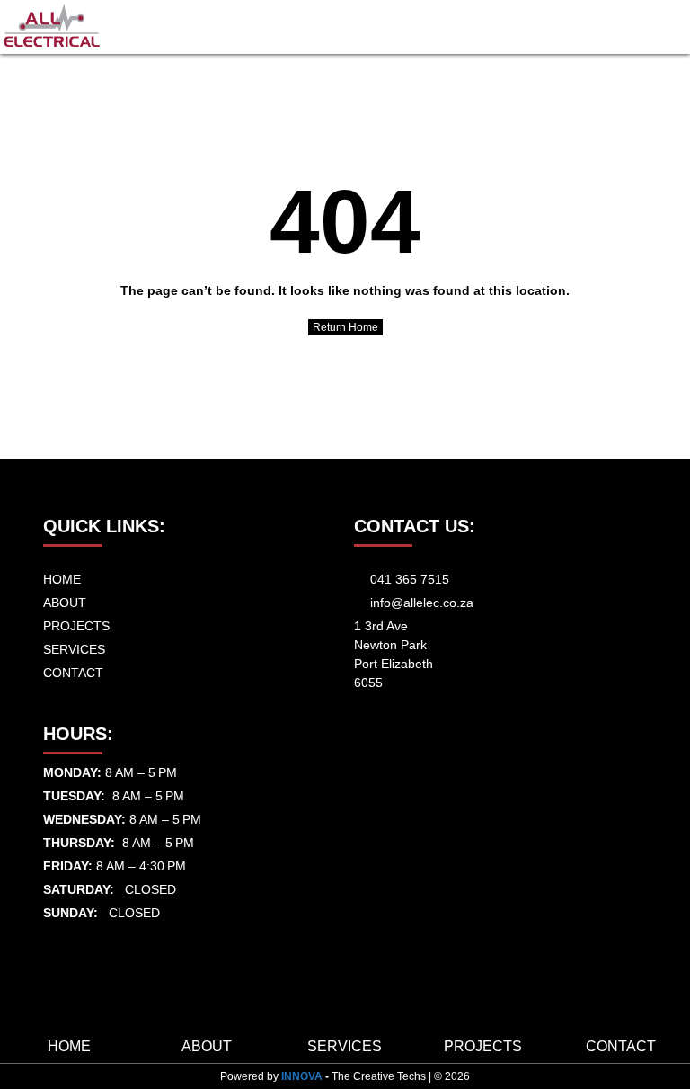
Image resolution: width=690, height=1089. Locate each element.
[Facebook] (50, 938)
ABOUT (206, 1046)
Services (344, 1046)
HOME (69, 1046)
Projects (483, 1046)
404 (345, 221)
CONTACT (621, 1046)
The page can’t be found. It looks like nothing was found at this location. (345, 290)
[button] (668, 27)
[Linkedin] (81, 938)
